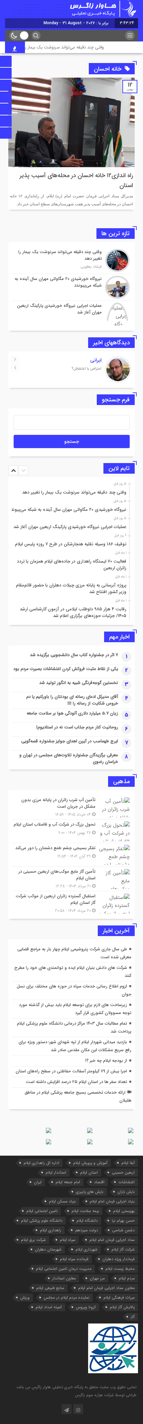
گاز (133, 1317)
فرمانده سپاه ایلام (74, 1259)
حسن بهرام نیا (123, 1220)
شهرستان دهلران (48, 1249)
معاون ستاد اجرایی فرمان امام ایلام (106, 1288)
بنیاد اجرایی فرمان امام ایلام (112, 1201)
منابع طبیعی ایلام (50, 1288)
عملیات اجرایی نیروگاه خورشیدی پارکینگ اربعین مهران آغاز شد (69, 526)
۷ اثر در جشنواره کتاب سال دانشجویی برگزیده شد (74, 654)
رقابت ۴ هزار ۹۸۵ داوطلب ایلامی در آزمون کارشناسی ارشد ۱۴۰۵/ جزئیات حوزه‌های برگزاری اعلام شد (73, 612)
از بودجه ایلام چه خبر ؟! (106, 1060)
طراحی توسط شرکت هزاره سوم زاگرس (105, 1395)
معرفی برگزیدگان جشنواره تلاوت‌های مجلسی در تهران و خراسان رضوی (68, 758)
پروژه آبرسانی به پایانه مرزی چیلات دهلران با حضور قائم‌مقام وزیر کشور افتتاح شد (71, 588)
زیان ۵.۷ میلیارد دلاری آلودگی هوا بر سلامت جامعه (72, 713)
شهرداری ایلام (86, 1249)
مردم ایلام (127, 1278)
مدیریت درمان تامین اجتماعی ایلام (63, 1268)
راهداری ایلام (50, 1230)
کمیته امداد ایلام (49, 1307)
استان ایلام (89, 1172)
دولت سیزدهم (86, 1230)
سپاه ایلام (67, 1240)
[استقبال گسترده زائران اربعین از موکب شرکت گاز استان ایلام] (71, 902)
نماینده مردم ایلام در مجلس (66, 1297)
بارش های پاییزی (89, 1191)
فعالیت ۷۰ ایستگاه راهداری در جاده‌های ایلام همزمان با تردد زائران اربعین (71, 565)
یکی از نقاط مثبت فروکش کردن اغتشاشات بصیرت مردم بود (65, 668)
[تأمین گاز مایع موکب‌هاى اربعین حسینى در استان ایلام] (71, 879)
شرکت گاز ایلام (123, 1249)
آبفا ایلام (128, 1163)
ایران (38, 1182)
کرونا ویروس (86, 1307)
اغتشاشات (126, 1182)
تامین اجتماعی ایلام (42, 1211)
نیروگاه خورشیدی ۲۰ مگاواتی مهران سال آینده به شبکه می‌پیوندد (67, 509)
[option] (71, 490)
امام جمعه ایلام (68, 1182)
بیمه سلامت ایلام (85, 1211)
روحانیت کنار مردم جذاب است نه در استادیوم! (77, 727)
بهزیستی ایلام (124, 1211)
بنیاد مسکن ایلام (62, 1201)
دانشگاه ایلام (87, 1220)
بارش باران (126, 1191)
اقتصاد (99, 1182)
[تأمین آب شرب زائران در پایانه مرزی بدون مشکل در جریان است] (71, 807)
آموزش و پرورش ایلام (90, 1163)
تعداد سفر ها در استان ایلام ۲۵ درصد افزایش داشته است (76, 1081)
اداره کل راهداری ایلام (41, 1163)
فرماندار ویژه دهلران (118, 1259)
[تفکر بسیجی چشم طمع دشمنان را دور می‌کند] (71, 854)
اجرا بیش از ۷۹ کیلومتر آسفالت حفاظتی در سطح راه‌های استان (71, 1071)
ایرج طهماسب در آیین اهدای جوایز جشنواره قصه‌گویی (69, 741)
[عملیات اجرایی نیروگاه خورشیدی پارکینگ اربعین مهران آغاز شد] (71, 313)
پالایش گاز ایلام (122, 1307)
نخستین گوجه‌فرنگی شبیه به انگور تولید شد (78, 682)
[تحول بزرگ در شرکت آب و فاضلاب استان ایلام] (71, 831)
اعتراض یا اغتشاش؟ (86, 369)
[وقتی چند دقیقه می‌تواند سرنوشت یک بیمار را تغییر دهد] (71, 260)
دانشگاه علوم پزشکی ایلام (42, 1220)
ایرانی (95, 360)
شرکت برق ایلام (33, 1240)
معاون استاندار (64, 1278)
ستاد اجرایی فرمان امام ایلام (112, 1240)
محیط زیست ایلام (120, 1268)
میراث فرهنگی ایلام (119, 1297)
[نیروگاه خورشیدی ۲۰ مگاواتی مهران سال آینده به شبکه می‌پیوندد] (71, 287)
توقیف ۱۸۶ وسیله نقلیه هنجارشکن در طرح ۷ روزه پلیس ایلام (70, 544)
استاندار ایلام (56, 1172)
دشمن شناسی (123, 1230)
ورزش (25, 1297)
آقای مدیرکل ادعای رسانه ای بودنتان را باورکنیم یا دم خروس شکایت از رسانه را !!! (72, 700)
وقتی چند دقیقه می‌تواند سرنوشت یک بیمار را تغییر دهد (61, 47)
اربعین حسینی (123, 1172)
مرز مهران (97, 1278)
